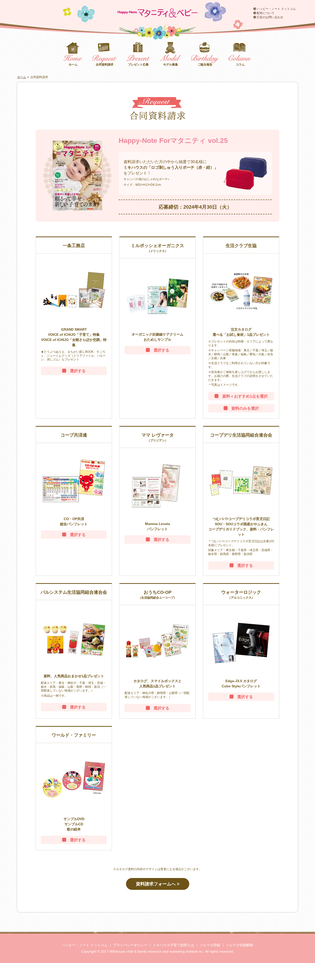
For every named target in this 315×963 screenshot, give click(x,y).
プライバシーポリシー (130, 945)
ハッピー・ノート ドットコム (276, 9)
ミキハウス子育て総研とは (173, 945)
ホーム (73, 64)
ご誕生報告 (205, 64)
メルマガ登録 (210, 945)
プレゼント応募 (138, 64)
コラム (240, 64)
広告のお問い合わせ (269, 17)
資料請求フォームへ (156, 883)
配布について (265, 13)
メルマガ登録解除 (239, 945)
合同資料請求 (104, 64)
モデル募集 (170, 64)
